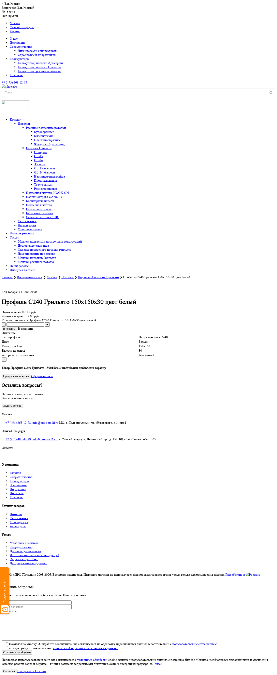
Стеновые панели (30, 229)
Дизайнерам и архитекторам (37, 51)
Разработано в (235, 574)
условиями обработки (92, 660)
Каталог (15, 119)
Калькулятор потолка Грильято (39, 67)
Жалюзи (39, 164)
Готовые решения (22, 233)
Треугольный (43, 184)
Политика (17, 493)
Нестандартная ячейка (49, 176)
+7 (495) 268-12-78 (18, 423)
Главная (7, 277)
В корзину (9, 328)
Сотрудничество (21, 47)
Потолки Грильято (39, 148)
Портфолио (18, 42)
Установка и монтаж (24, 543)
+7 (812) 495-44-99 (18, 439)
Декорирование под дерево (36, 254)
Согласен (9, 671)
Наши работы (19, 266)
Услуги (14, 237)
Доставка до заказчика (33, 245)
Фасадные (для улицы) (49, 144)
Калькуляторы (19, 59)
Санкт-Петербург (22, 27)
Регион (15, 31)
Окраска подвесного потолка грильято (44, 249)
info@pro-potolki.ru (45, 423)
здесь (158, 664)
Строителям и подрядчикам (37, 55)
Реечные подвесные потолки (46, 128)
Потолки (24, 124)
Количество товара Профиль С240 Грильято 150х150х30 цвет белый (49, 320)
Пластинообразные (47, 140)
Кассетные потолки (39, 213)
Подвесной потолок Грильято (98, 277)
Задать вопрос (12, 405)
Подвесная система (39, 205)
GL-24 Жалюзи (44, 172)
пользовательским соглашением (194, 644)
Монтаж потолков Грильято (37, 258)
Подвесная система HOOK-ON (47, 193)
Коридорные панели (40, 201)
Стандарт (40, 152)
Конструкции (19, 522)
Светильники (27, 221)
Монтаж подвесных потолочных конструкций (50, 241)
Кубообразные (44, 132)
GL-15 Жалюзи (44, 168)
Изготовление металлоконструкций (34, 555)
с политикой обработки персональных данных (85, 648)
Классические (43, 136)
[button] (2, 98)
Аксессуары (18, 526)
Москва (15, 23)
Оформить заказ (42, 376)
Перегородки (27, 225)
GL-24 (38, 160)
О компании (18, 485)
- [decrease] (3, 324)
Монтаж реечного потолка (36, 262)
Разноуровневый (45, 189)
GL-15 (38, 156)
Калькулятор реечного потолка (39, 71)
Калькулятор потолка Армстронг (40, 63)
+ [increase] (47, 324)
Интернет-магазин (22, 270)
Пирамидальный (45, 180)
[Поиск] (271, 92)
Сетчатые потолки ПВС (42, 217)
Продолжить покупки (16, 376)
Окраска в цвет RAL (24, 559)
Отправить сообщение (17, 652)
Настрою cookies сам (31, 671)
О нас (14, 38)
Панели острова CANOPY (44, 197)
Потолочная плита (39, 209)
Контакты (16, 75)
